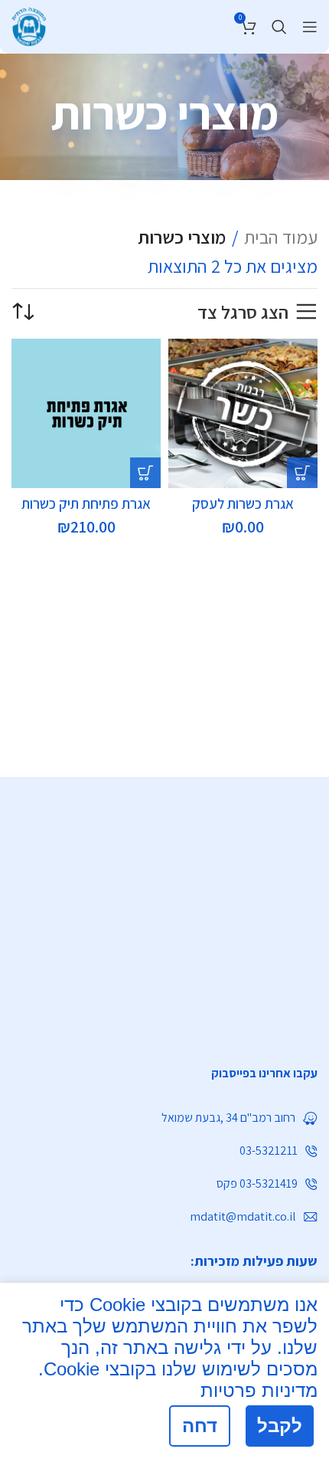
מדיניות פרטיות (259, 1390)
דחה (199, 1425)
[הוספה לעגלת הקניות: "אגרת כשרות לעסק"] (302, 472)
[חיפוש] (279, 26)
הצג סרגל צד (242, 312)
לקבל (279, 1425)
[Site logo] (28, 24)
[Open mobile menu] (310, 26)
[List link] (164, 1073)
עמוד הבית (281, 236)
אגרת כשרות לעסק (243, 503)
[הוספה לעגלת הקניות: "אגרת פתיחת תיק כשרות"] (145, 472)
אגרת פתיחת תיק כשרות (86, 503)
